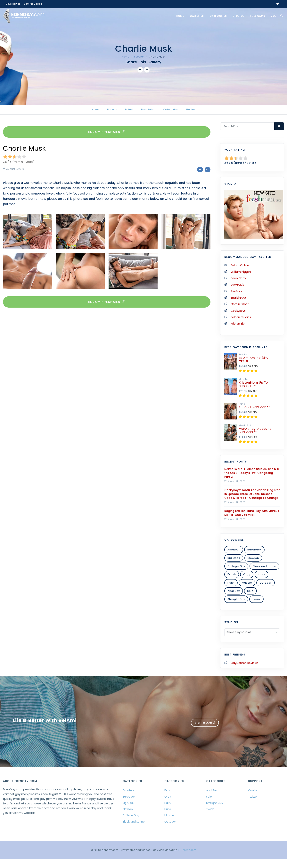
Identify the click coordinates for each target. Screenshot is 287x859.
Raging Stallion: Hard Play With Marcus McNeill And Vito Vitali (251, 513)
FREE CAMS (257, 16)
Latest (129, 109)
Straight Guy (236, 599)
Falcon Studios (241, 317)
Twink (256, 599)
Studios (238, 16)
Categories (218, 16)
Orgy (246, 574)
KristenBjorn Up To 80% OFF (253, 384)
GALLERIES (197, 16)
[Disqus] (106, 365)
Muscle (247, 583)
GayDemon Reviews (244, 663)
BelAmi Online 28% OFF (253, 359)
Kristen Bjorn (239, 324)
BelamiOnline (240, 265)
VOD (274, 16)
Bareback (254, 549)
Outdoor (265, 583)
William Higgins (241, 272)
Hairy (261, 574)
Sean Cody (238, 278)
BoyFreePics (13, 3)
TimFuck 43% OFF (253, 407)
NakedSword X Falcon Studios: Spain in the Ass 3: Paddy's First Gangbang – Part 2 (251, 473)
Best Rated (148, 109)
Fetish (231, 574)
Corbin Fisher (240, 304)
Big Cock (233, 558)
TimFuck (236, 291)
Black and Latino (264, 566)
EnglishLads (239, 298)
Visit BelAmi (204, 722)
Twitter (253, 797)
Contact (254, 790)
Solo (250, 591)
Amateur (233, 549)
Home (180, 16)
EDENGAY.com (187, 850)
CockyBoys (238, 311)
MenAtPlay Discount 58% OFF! (255, 430)
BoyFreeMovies (33, 3)
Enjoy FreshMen (105, 132)
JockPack (237, 285)
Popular (139, 56)
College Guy (236, 566)
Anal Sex (233, 591)
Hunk (230, 583)
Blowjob (253, 558)
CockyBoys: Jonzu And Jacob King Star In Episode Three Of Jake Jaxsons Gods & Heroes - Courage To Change (252, 494)
